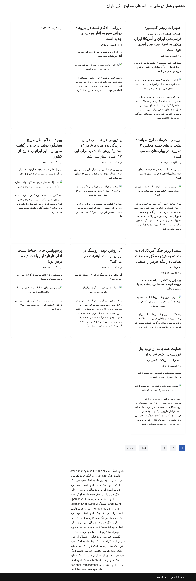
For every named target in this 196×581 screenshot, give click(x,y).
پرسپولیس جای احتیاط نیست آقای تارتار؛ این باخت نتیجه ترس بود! (40, 255)
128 (144, 448)
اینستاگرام (101, 503)
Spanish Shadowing (82, 503)
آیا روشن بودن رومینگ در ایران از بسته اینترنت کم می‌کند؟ (102, 255)
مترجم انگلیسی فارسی (99, 517)
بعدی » (130, 448)
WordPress (163, 577)
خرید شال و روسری (111, 480)
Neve (182, 577)
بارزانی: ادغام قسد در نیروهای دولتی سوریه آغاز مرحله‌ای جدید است (98, 33)
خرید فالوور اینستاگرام (89, 536)
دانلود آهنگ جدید (90, 480)
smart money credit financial (87, 471)
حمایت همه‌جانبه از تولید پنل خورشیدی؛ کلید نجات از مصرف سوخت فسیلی (159, 354)
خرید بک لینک (93, 475)
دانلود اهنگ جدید (115, 471)
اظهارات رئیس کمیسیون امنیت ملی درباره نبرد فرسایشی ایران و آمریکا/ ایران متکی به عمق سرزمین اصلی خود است (157, 38)
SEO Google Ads (91, 569)
